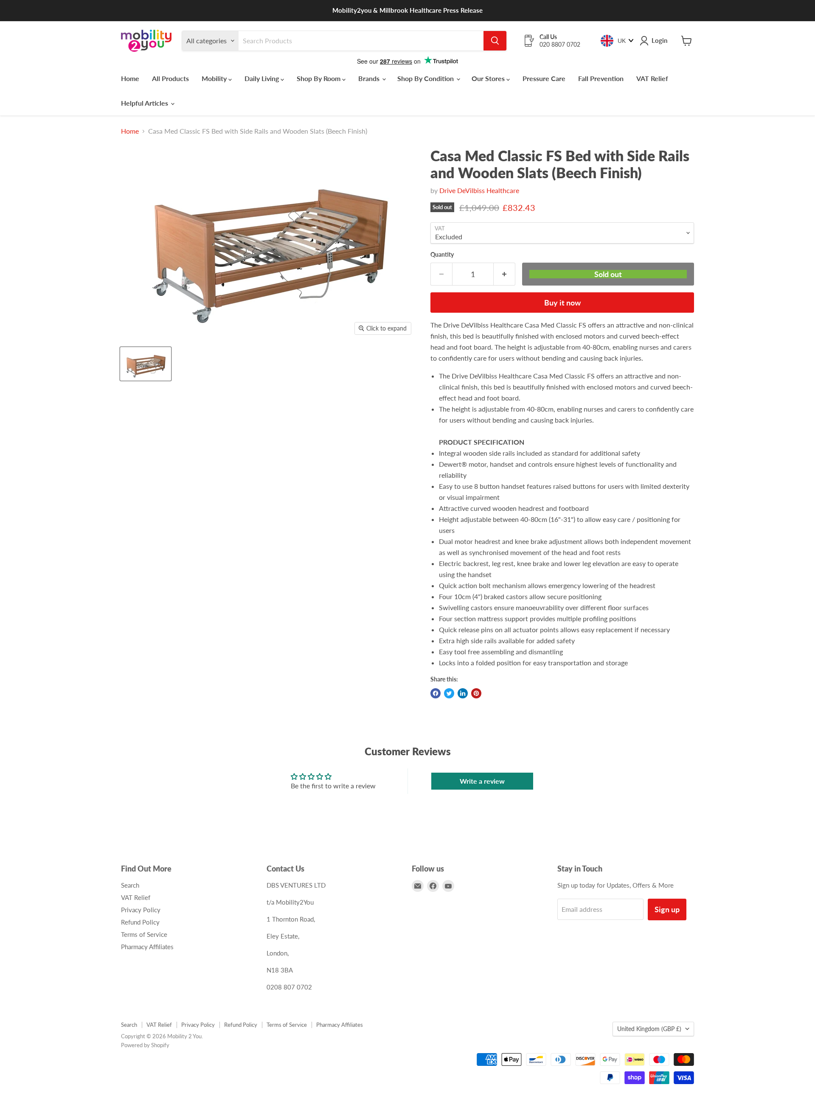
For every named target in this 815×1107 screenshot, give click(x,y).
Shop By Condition (426, 78)
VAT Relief (652, 78)
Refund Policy (140, 922)
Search (130, 885)
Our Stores (489, 78)
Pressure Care (544, 78)
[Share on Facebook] (435, 693)
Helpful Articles (145, 103)
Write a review (482, 781)
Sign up (667, 909)
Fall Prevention (601, 78)
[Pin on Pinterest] (476, 693)
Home (130, 78)
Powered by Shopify (145, 1045)
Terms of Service (144, 934)
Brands (369, 78)
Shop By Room (319, 78)
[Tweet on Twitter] (449, 693)
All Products (170, 78)
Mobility (215, 78)
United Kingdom (649, 1028)
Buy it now (562, 302)
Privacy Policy (140, 910)
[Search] (494, 40)
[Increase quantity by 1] (504, 274)
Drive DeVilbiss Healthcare (479, 190)
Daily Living (262, 78)
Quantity (442, 254)
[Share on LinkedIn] (463, 693)
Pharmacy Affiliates (147, 946)
